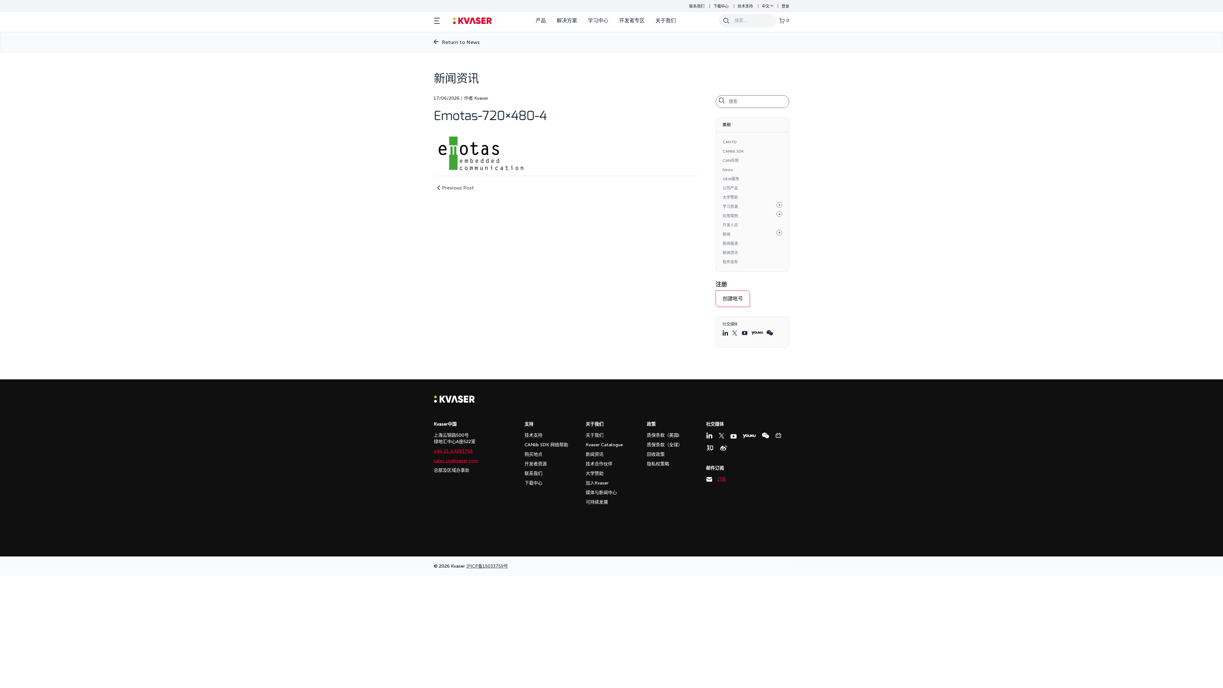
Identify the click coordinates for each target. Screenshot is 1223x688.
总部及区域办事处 (451, 470)
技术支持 (745, 6)
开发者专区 (632, 21)
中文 (765, 6)
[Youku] (749, 436)
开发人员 (730, 225)
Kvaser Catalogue (604, 445)
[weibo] (723, 448)
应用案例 (730, 216)
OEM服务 (731, 179)
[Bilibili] (778, 435)
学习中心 (598, 21)
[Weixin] (765, 436)
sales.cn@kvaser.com (456, 460)
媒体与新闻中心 (601, 492)
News (728, 170)
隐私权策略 (658, 464)
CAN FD (730, 142)
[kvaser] (472, 21)
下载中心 (721, 6)
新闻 (726, 234)
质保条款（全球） (665, 445)
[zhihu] (710, 448)
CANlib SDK (733, 151)
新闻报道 (730, 243)
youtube (745, 333)
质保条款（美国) (663, 435)
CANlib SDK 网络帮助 (546, 445)
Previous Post (458, 188)
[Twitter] (721, 436)
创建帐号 (733, 299)
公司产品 (730, 188)
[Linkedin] (709, 435)
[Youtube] (733, 436)
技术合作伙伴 (599, 464)
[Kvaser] (454, 401)
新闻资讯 (730, 253)
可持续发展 (597, 502)
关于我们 (665, 21)
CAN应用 (731, 160)
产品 (541, 21)
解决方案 (567, 21)
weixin (769, 333)
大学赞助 (730, 197)
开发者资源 (536, 464)
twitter (735, 333)
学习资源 (730, 206)
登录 (785, 6)
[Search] (726, 21)
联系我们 (696, 6)
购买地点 (533, 454)
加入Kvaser (597, 483)
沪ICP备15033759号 (487, 566)
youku (757, 333)
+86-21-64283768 (453, 451)
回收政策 (656, 454)
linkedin (726, 333)
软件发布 (730, 262)
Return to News (461, 42)
